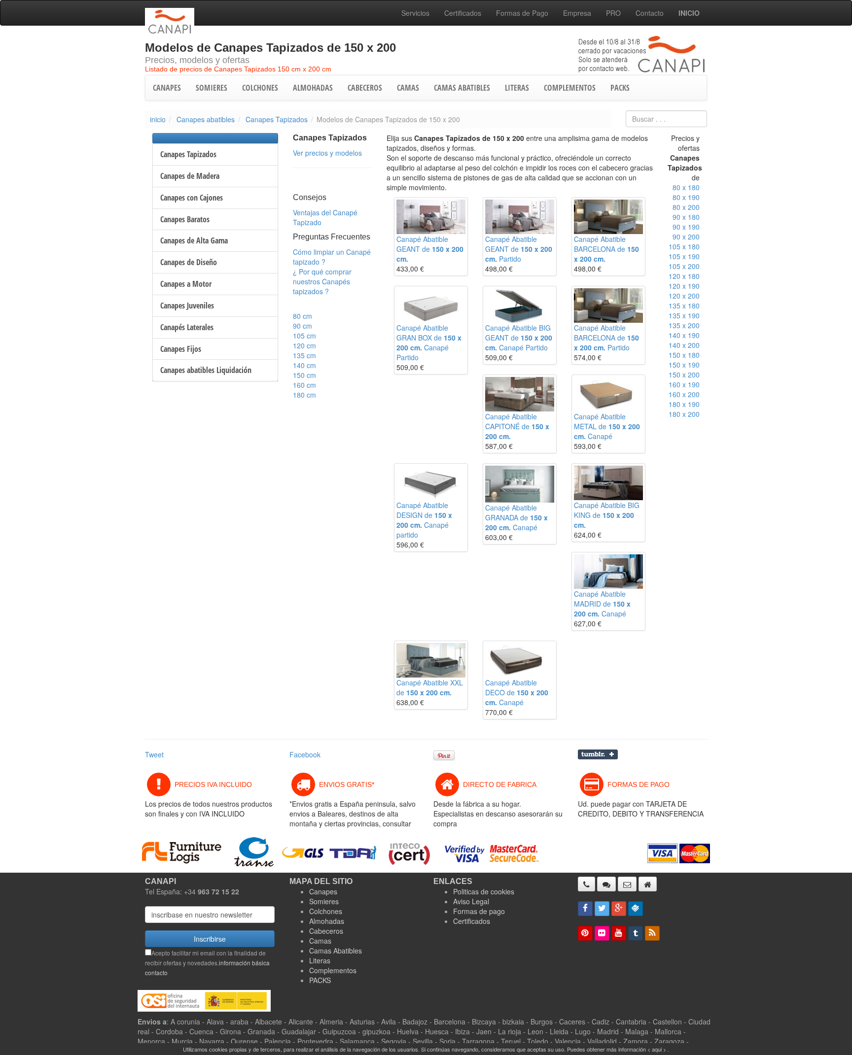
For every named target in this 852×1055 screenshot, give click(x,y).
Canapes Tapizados (277, 119)
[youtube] (618, 933)
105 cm (304, 335)
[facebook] (585, 908)
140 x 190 (684, 335)
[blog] (652, 933)
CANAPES (167, 87)
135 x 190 (684, 315)
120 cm (304, 345)
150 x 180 (684, 355)
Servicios (415, 13)
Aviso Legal (471, 901)
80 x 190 (686, 197)
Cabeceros (326, 931)
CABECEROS (365, 87)
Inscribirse (210, 939)
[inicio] (648, 884)
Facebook (304, 754)
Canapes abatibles (206, 119)
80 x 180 (686, 187)
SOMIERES (211, 87)
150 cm (304, 375)
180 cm (304, 395)
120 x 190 (684, 286)
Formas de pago (479, 911)
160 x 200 (684, 394)
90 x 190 (686, 227)
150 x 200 (684, 374)
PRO (613, 13)
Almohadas (326, 921)
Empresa (577, 13)
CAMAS (408, 87)
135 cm (304, 355)
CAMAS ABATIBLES (462, 87)
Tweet (154, 754)
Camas (320, 941)
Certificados (462, 13)
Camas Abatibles (335, 950)
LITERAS (517, 87)
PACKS (620, 87)
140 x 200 (684, 345)
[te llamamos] (586, 884)
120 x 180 (684, 276)
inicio (158, 119)
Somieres (324, 901)
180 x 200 (684, 414)
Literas (319, 960)
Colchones (325, 911)
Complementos (332, 970)
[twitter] (602, 908)
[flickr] (602, 933)
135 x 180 (684, 305)
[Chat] (606, 884)
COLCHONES (260, 87)
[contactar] (627, 884)
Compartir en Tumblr (598, 754)
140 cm (304, 365)
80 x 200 (686, 207)
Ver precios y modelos (327, 153)
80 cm (302, 316)
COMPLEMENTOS (570, 87)
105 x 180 (684, 246)
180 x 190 (684, 404)
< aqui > (656, 1049)
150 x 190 (684, 365)
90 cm (302, 326)
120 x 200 (684, 296)
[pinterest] (585, 933)
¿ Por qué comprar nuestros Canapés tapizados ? (322, 281)
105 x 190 (684, 256)
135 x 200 (684, 325)
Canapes (323, 891)
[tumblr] (635, 933)
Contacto (650, 13)
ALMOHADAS (313, 87)
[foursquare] (635, 908)
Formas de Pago (522, 13)
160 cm (304, 385)
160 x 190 (684, 384)
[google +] (618, 908)
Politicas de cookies (483, 891)
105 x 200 (684, 266)
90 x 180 (686, 217)
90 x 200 (686, 236)
